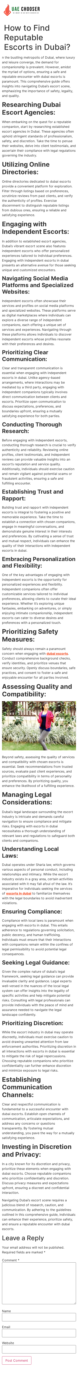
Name (6, 1311)
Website (8, 1342)
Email (6, 1327)
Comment (10, 1260)
